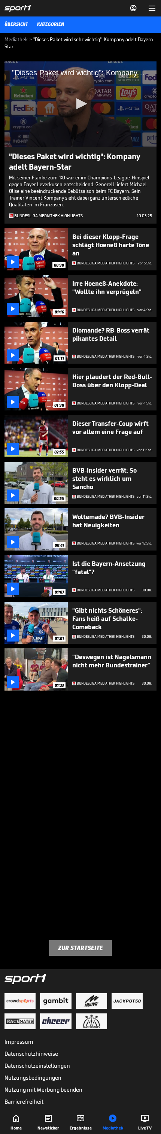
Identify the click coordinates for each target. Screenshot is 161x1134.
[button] (80, 103)
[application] (80, 104)
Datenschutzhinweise (31, 1053)
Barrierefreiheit (23, 1101)
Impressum (18, 1041)
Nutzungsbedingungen (32, 1077)
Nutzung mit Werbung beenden (43, 1089)
